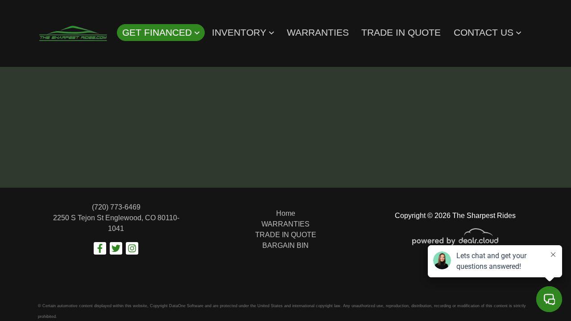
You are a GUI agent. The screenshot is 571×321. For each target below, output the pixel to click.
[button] (161, 32)
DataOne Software (186, 306)
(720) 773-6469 (116, 207)
